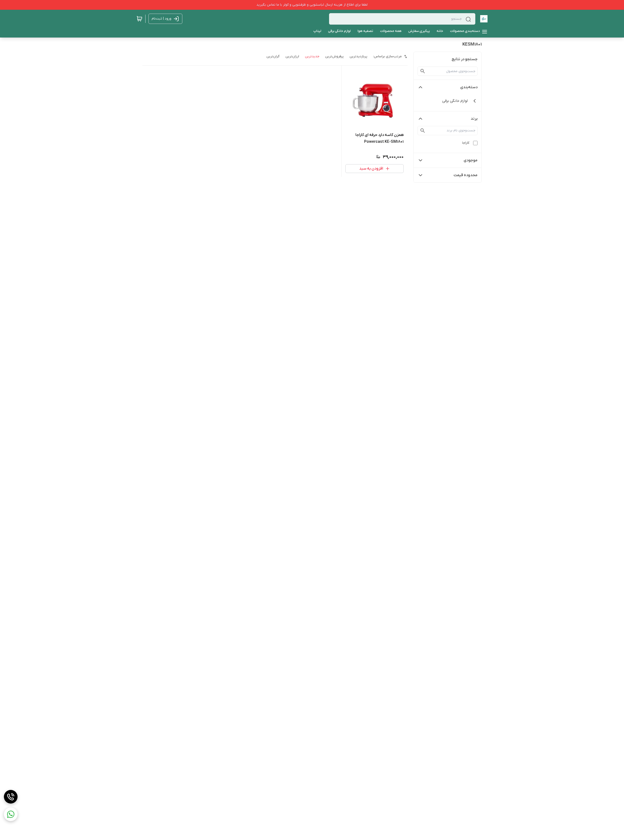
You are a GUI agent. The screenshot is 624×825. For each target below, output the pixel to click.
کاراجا (465, 143)
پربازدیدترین (358, 56)
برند (474, 118)
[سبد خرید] (139, 19)
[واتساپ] (11, 814)
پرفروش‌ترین (334, 56)
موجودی (471, 160)
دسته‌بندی (469, 87)
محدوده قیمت (466, 175)
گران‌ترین (273, 56)
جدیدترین (312, 56)
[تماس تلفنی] (11, 797)
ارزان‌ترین (292, 56)
